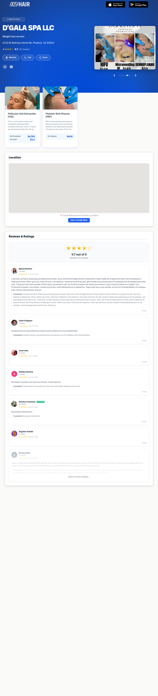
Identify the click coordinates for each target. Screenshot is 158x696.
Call (29, 57)
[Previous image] (114, 75)
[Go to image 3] (125, 75)
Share (45, 57)
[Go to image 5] (130, 75)
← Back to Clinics (13, 19)
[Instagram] (4, 66)
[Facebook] (11, 66)
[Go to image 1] (120, 75)
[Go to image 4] (127, 75)
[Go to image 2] (122, 75)
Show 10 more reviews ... (79, 477)
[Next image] (135, 75)
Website (12, 57)
